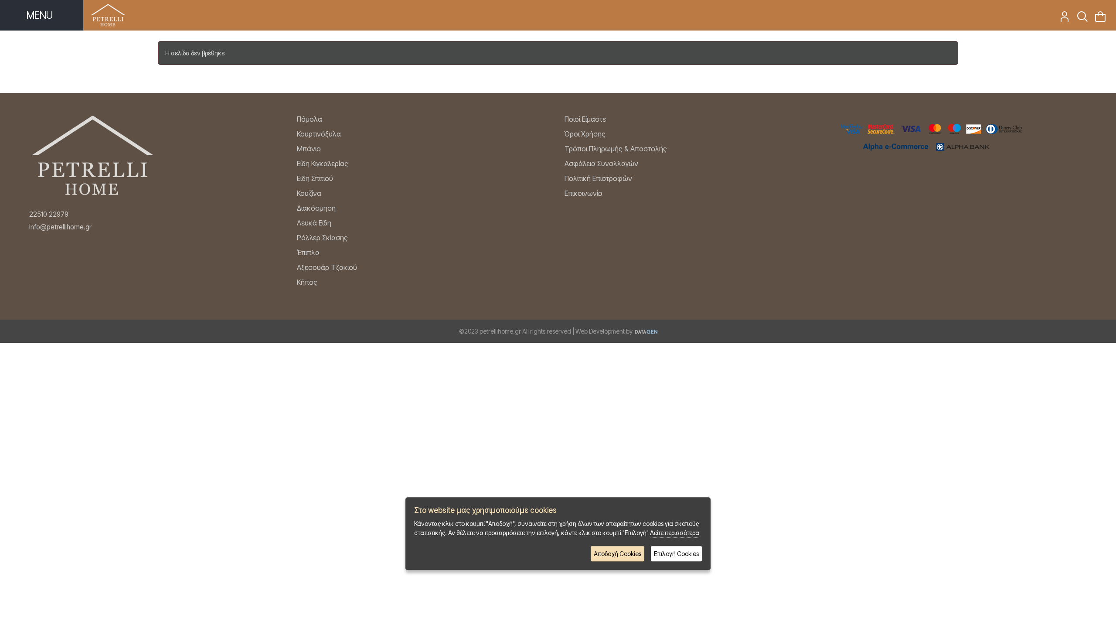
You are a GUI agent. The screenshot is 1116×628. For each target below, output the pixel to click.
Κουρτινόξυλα (319, 134)
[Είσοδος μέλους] (1062, 19)
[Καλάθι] (1097, 19)
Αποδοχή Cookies (617, 554)
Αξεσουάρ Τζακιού (327, 267)
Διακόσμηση (316, 208)
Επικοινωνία (583, 193)
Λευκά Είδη (314, 222)
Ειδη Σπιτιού (315, 178)
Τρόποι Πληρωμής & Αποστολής (616, 148)
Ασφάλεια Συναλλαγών (601, 163)
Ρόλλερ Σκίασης (322, 237)
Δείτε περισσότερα (674, 533)
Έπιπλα (308, 252)
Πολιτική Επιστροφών (598, 178)
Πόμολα (309, 119)
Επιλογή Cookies (676, 554)
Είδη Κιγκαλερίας (322, 163)
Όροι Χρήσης (585, 134)
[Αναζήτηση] (1080, 19)
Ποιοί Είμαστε (585, 119)
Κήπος (307, 282)
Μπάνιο (309, 148)
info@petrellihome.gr (60, 227)
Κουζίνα (309, 193)
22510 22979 (48, 214)
